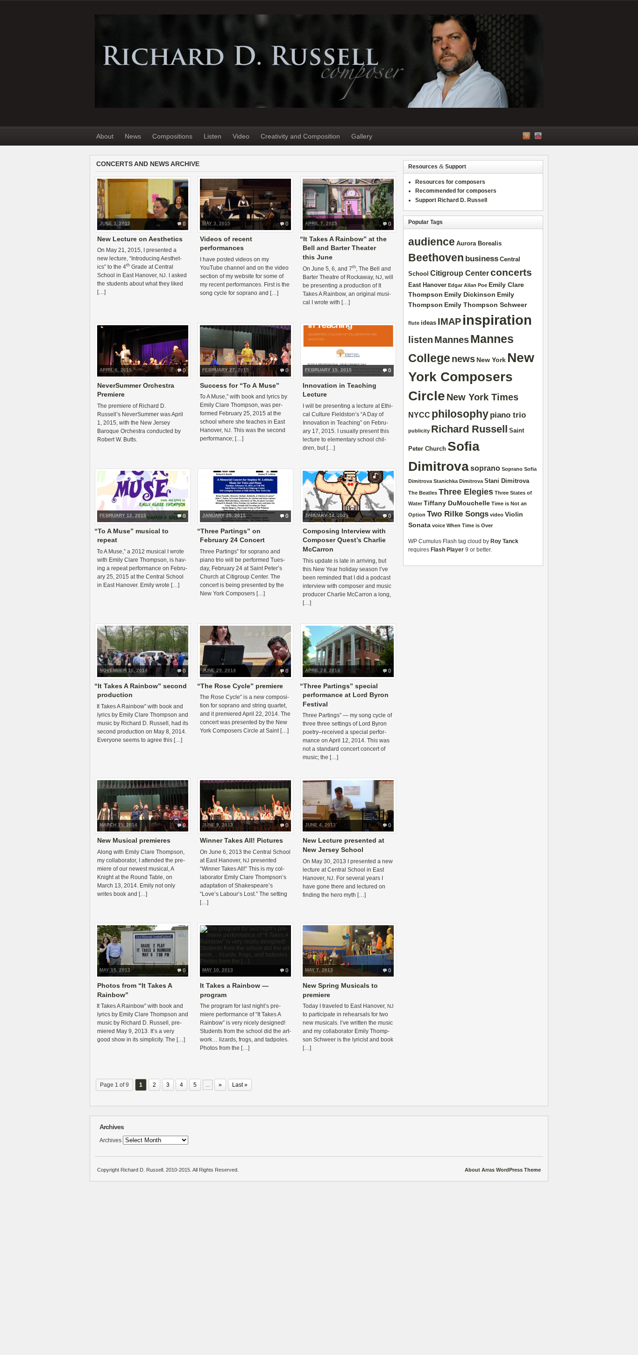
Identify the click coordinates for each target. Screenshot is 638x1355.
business (481, 258)
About (104, 136)
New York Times (482, 397)
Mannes (451, 340)
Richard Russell (469, 429)
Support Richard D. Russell (451, 200)
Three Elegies (466, 491)
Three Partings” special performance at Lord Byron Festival (346, 695)
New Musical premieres (133, 840)
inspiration (497, 320)
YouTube (538, 135)
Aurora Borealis (479, 243)
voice (438, 525)
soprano (485, 468)
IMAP (449, 321)
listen (420, 340)
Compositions (172, 136)
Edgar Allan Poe (467, 285)
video (496, 514)
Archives (110, 1140)
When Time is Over (470, 525)
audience (431, 242)
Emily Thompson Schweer (485, 304)
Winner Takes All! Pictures (241, 840)
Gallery (361, 136)
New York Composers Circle (471, 377)
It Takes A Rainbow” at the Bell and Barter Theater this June (345, 248)
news (463, 359)
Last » (240, 1085)
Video (241, 136)
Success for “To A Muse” (239, 385)
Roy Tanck (504, 541)
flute (413, 323)
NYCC (419, 415)
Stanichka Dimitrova (458, 481)
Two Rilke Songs (458, 513)
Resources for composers (450, 182)
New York (491, 359)
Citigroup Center (459, 273)
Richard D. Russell (319, 61)
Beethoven (436, 257)
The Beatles (422, 493)
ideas (428, 322)
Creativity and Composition (300, 136)
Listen (212, 136)
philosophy (460, 414)
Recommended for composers (455, 191)
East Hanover (427, 284)
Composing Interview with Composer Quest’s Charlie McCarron (344, 540)
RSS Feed (526, 135)
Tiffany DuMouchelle (457, 503)
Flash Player (447, 549)
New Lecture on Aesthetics (140, 239)
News (133, 136)
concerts (511, 272)
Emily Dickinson (470, 294)
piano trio (508, 414)
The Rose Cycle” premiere (241, 686)
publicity (419, 430)
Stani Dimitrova (506, 480)
